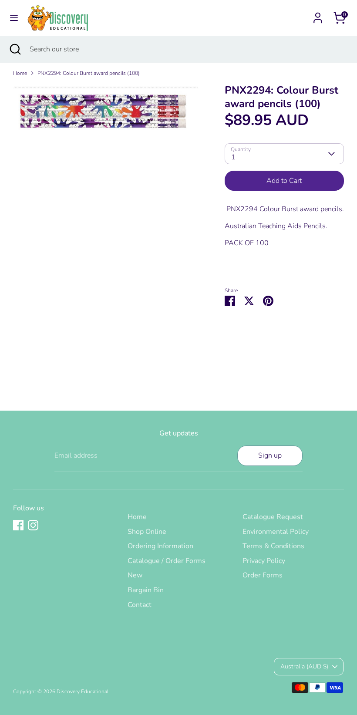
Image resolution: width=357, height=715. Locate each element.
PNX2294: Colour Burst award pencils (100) (88, 73)
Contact (140, 605)
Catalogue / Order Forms (166, 561)
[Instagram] (33, 525)
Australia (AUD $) (304, 666)
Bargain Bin (146, 590)
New (135, 575)
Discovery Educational (82, 691)
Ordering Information (160, 546)
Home (20, 73)
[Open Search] (15, 49)
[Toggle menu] (14, 18)
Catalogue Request (272, 517)
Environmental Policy (275, 531)
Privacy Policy (263, 561)
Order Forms (262, 575)
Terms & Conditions (273, 546)
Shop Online (147, 531)
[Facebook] (18, 525)
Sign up (270, 455)
